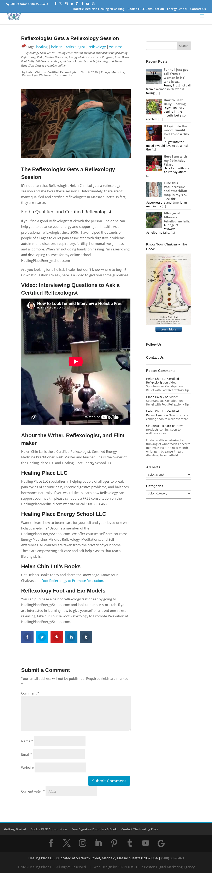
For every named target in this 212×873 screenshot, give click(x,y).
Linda (150, 440)
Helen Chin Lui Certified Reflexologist (51, 72)
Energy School (177, 9)
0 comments (63, 75)
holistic (56, 47)
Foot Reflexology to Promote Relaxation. (72, 580)
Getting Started (15, 829)
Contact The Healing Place (139, 829)
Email (26, 754)
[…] (157, 93)
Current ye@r (33, 791)
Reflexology (30, 75)
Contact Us (198, 9)
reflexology (97, 47)
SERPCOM (126, 867)
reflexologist (75, 47)
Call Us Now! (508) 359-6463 (29, 4)
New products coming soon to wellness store (167, 417)
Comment (30, 693)
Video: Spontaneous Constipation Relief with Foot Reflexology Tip (167, 386)
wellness (116, 47)
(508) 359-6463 (172, 858)
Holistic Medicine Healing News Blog (98, 9)
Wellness (45, 75)
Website (27, 767)
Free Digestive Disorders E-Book (94, 829)
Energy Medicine (112, 72)
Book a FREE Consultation (146, 9)
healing (42, 47)
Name (27, 741)
